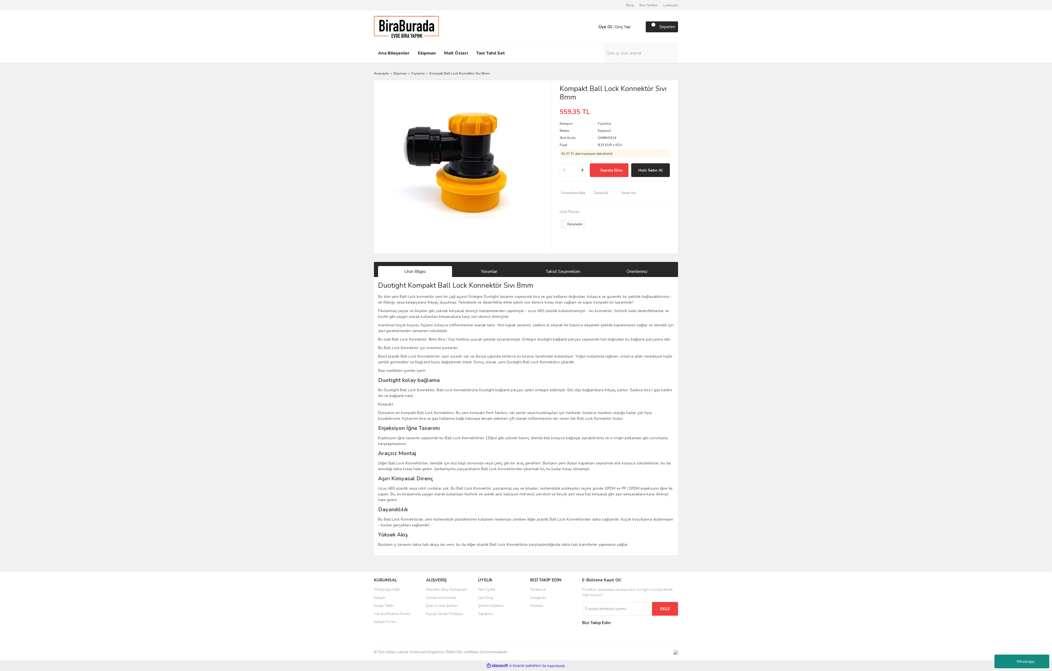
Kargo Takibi (384, 605)
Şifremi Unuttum (491, 605)
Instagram (538, 597)
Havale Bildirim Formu (392, 614)
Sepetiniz (485, 614)
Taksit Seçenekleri (563, 272)
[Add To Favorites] (573, 192)
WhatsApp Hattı (387, 589)
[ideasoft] (497, 666)
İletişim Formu (385, 621)
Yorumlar (489, 272)
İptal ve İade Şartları (442, 605)
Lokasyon (670, 5)
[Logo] (406, 26)
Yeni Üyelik (486, 589)
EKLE (665, 609)
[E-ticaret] (525, 665)
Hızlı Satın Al (650, 170)
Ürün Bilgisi (415, 272)
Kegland (604, 131)
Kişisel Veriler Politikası (444, 614)
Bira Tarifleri (648, 5)
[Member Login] (593, 27)
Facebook (538, 589)
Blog (630, 5)
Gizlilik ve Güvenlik (441, 597)
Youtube (536, 605)
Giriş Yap (623, 27)
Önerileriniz (637, 272)
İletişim (379, 597)
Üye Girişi (485, 597)
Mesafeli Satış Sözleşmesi (446, 589)
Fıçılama (604, 123)
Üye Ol (605, 27)
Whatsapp (1025, 661)
